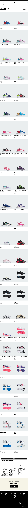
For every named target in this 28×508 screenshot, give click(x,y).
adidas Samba (19, 463)
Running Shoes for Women (12, 468)
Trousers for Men (11, 471)
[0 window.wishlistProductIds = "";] (3, 2)
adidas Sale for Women (4, 469)
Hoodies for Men (11, 469)
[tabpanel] (14, 235)
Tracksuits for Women (20, 474)
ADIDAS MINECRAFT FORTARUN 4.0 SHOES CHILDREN (6, 153)
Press (15, 497)
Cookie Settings (11, 506)
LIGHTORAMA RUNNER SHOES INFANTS (19, 62)
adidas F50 (2, 470)
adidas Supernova (11, 472)
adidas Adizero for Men (12, 474)
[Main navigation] (1, 2)
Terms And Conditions (20, 506)
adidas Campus (20, 467)
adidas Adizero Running (12, 470)
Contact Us (20, 502)
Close (8, 8)
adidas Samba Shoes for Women (22, 469)
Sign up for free (13, 486)
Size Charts (20, 501)
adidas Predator (3, 468)
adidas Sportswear (20, 470)
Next (14, 458)
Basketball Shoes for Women (21, 468)
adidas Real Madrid (3, 472)
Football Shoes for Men (4, 466)
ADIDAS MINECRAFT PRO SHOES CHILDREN (19, 209)
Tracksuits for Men (3, 463)
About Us (15, 495)
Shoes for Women (11, 465)
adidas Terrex (19, 466)
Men (10, 494)
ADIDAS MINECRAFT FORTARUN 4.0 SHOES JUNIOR (6, 227)
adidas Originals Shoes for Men (22, 465)
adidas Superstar (20, 473)
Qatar (8, 506)
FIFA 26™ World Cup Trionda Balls (5, 473)
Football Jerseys (3, 464)
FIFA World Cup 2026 (3, 471)
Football (6, 494)
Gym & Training (6, 501)
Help (19, 494)
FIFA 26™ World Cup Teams (4, 475)
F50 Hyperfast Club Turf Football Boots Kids (20, 375)
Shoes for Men (11, 463)
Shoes (1, 494)
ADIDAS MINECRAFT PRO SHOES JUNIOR (5, 209)
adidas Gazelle (20, 471)
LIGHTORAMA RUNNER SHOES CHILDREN (5, 44)
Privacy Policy (15, 506)
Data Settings (5, 506)
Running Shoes (11, 466)
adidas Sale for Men (3, 465)
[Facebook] (23, 494)
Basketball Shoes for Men (21, 464)
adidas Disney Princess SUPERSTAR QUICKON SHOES (20, 153)
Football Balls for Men (3, 474)
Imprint (23, 506)
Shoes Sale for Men (3, 467)
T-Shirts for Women (11, 473)
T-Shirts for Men (11, 467)
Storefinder (20, 503)
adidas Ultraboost (11, 464)
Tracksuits (19, 472)
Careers (15, 496)
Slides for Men (11, 475)
